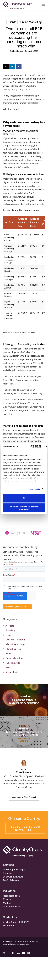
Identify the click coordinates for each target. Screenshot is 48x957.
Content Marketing (15, 639)
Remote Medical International (28, 355)
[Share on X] (6, 66)
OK (24, 498)
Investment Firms (12, 906)
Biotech (7, 899)
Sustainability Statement (11, 944)
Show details (34, 489)
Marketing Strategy (15, 644)
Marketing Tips (13, 648)
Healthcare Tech (11, 895)
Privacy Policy (33, 941)
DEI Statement (25, 944)
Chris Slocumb (17, 51)
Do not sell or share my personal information (24, 508)
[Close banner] (46, 446)
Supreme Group (24, 787)
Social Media (12, 672)
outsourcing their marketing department (24, 78)
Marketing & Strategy (14, 869)
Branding (10, 630)
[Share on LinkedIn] (12, 66)
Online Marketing (31, 22)
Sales (8, 667)
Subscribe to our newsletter (25, 828)
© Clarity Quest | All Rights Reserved (15, 941)
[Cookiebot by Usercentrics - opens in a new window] (30, 446)
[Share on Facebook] (19, 66)
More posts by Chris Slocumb (24, 797)
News (8, 653)
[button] (43, 5)
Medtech (7, 902)
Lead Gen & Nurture (13, 876)
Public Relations (14, 662)
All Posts (10, 625)
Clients (12, 22)
